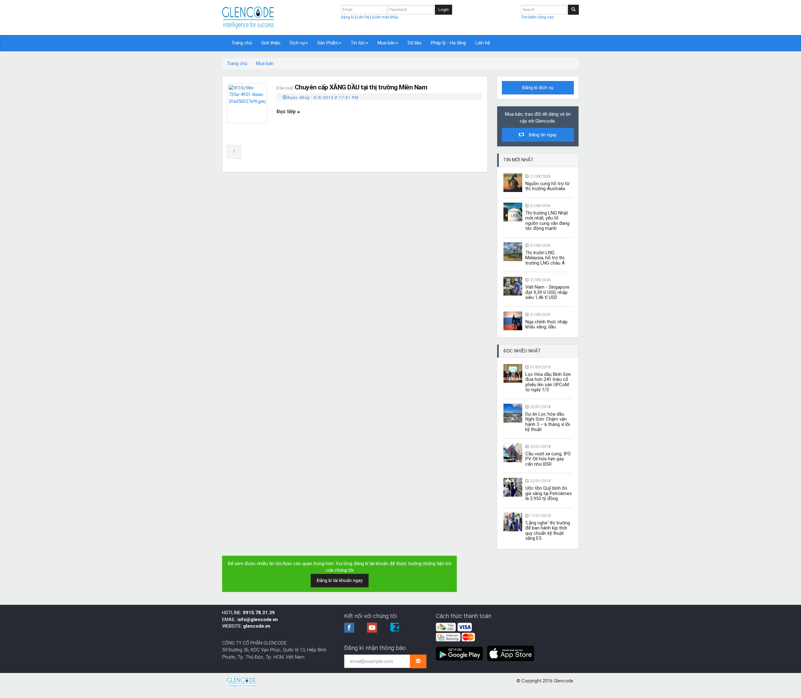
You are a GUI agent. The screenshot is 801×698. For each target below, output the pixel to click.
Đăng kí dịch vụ (537, 87)
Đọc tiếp (287, 111)
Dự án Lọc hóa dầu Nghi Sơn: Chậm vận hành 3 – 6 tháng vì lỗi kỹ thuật (547, 421)
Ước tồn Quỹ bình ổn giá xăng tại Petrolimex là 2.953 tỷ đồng (548, 493)
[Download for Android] (461, 651)
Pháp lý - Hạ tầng (448, 43)
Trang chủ (242, 43)
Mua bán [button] (386, 43)
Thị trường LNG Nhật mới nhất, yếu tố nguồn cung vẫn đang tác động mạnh (547, 220)
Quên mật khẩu (385, 17)
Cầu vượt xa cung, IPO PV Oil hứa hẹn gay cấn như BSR (548, 459)
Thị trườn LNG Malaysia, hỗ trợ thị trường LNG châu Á (545, 258)
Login (443, 9)
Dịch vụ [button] (297, 43)
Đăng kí (348, 17)
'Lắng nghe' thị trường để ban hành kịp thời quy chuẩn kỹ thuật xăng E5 (547, 530)
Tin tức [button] (358, 43)
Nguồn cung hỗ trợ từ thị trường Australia (547, 186)
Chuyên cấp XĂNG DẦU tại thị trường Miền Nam (361, 87)
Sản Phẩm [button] (327, 43)
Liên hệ (363, 17)
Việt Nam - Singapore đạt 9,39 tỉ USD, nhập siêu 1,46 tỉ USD (547, 292)
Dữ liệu (414, 43)
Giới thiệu (270, 43)
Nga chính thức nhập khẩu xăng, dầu (546, 324)
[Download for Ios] (510, 651)
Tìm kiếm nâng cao (537, 17)
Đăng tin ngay (540, 135)
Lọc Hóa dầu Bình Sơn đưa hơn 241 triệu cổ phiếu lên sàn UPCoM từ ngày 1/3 (548, 382)
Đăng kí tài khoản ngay (340, 580)
